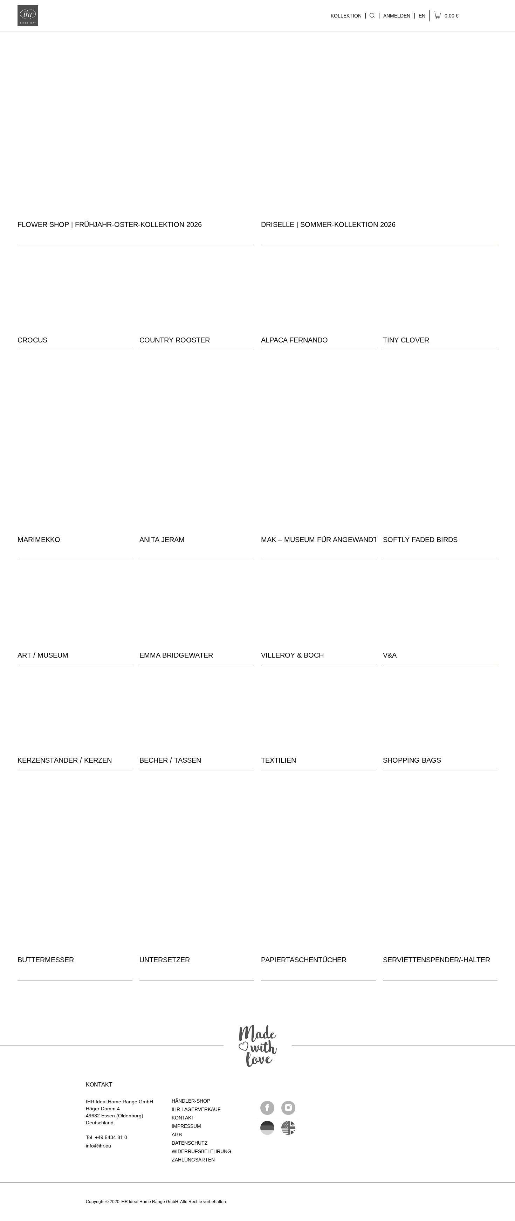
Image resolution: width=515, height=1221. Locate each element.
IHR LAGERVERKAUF (196, 1109)
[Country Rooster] (196, 291)
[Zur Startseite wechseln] (28, 15)
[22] (267, 1128)
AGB (177, 1134)
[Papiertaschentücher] (318, 858)
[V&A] (440, 606)
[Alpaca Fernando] (318, 291)
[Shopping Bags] (440, 711)
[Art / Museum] (75, 606)
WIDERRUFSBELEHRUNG (201, 1151)
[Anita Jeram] (196, 438)
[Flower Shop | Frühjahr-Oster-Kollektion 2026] (136, 123)
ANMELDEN (396, 16)
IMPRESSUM (186, 1126)
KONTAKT (183, 1118)
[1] (288, 1128)
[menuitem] (372, 16)
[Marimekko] (75, 438)
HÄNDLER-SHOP (191, 1101)
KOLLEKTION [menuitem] (344, 16)
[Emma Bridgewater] (196, 606)
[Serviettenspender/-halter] (440, 858)
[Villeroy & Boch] (318, 606)
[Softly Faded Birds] (440, 438)
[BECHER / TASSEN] (196, 711)
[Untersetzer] (196, 858)
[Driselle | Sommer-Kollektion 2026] (379, 123)
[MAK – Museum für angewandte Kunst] (318, 438)
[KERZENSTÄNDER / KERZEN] (75, 711)
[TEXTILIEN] (318, 711)
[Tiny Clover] (440, 291)
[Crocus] (75, 291)
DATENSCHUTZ (190, 1143)
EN (422, 16)
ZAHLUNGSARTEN (193, 1160)
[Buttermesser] (75, 858)
